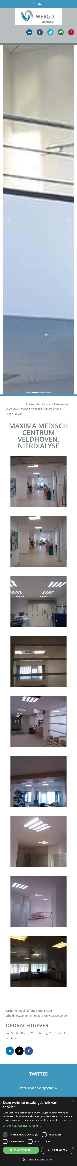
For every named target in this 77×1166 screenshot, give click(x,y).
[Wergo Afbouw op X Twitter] (19, 1050)
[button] (8, 219)
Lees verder (66, 1120)
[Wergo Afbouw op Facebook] (28, 1050)
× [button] (72, 1100)
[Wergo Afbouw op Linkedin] (10, 1050)
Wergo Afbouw (38, 8)
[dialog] (38, 1131)
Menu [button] (41, 4)
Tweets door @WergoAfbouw (38, 1088)
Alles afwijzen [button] (57, 1150)
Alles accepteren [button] (21, 1150)
